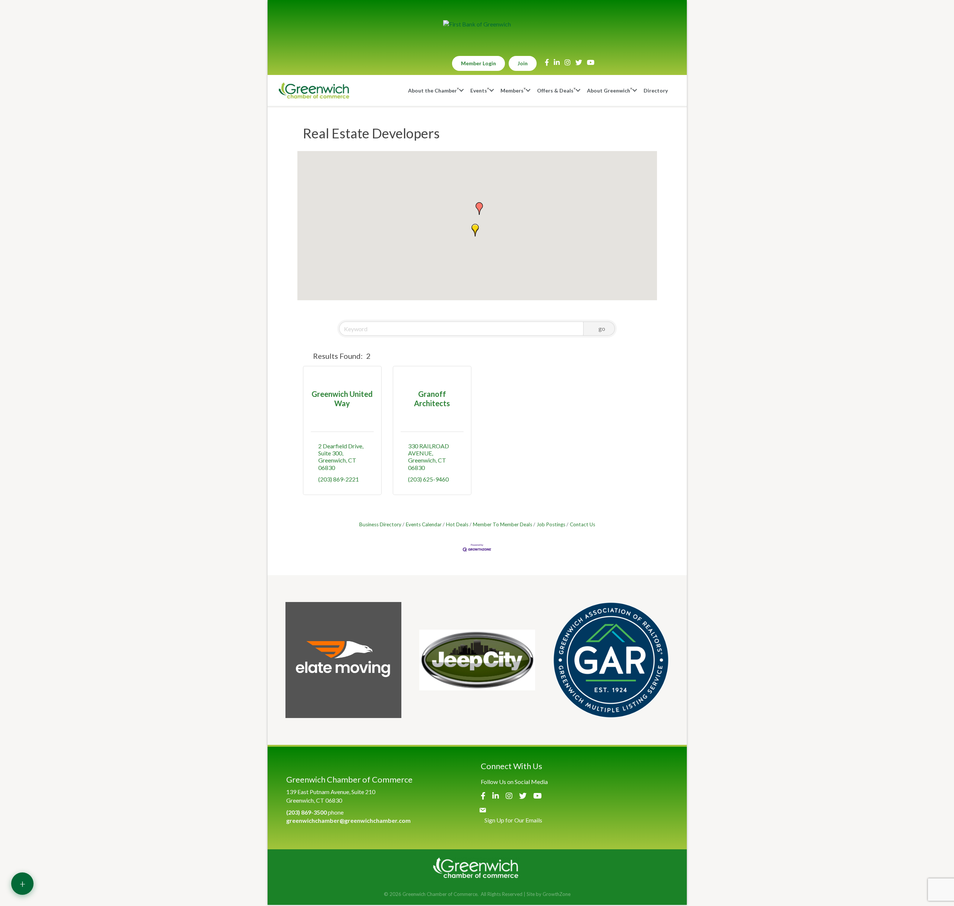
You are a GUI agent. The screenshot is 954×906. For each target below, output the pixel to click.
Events (478, 90)
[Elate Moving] (343, 660)
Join (523, 63)
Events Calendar (424, 524)
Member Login (478, 63)
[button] (475, 230)
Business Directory (380, 524)
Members (512, 90)
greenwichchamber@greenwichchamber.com (348, 820)
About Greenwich (608, 90)
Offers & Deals (555, 90)
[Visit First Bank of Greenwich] (477, 24)
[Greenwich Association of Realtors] (611, 660)
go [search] (601, 328)
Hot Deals (457, 524)
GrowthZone (557, 894)
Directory (656, 90)
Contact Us (582, 524)
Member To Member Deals (502, 524)
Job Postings (551, 524)
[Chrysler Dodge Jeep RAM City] (477, 660)
